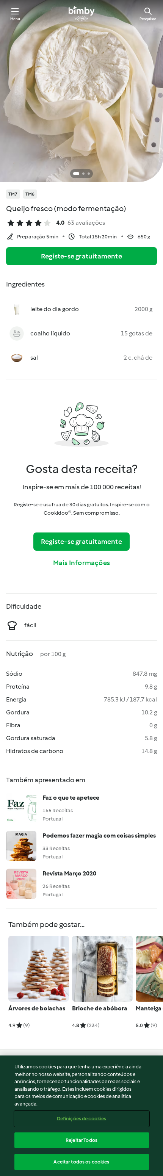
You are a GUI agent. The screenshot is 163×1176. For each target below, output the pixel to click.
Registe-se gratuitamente (81, 256)
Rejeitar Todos (81, 1140)
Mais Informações (81, 563)
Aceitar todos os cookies (81, 1162)
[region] (81, 1115)
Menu (15, 18)
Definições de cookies (82, 1118)
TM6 (30, 194)
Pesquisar (147, 18)
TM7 (13, 194)
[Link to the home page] (81, 13)
